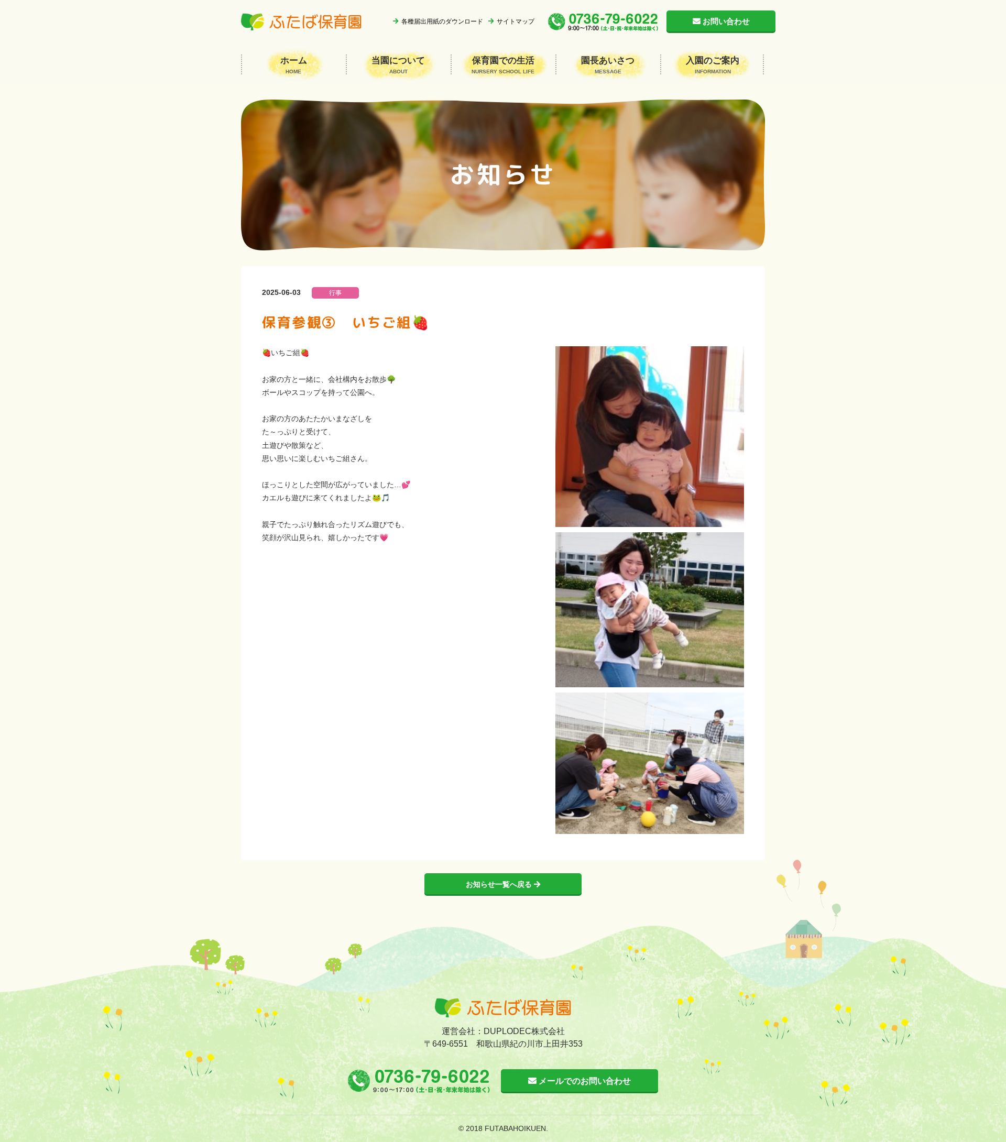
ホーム (293, 65)
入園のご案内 (712, 65)
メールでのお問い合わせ (584, 1081)
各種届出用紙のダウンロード (442, 21)
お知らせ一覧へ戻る (500, 884)
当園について (398, 65)
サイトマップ (515, 21)
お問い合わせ (726, 21)
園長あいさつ (608, 65)
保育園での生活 (503, 65)
